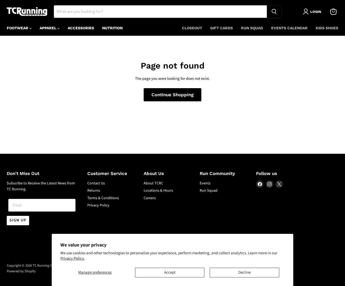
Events (205, 183)
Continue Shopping (172, 94)
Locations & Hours (158, 190)
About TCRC (153, 183)
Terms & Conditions (103, 198)
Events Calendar (289, 28)
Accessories (81, 28)
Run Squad (252, 28)
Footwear (18, 28)
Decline (244, 272)
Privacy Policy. (72, 258)
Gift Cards (221, 28)
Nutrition (112, 28)
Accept (169, 272)
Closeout (192, 28)
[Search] (274, 11)
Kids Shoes (327, 28)
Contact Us (96, 183)
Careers (150, 198)
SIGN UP (17, 220)
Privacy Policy (98, 205)
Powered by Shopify (21, 271)
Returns (93, 190)
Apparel (48, 28)
